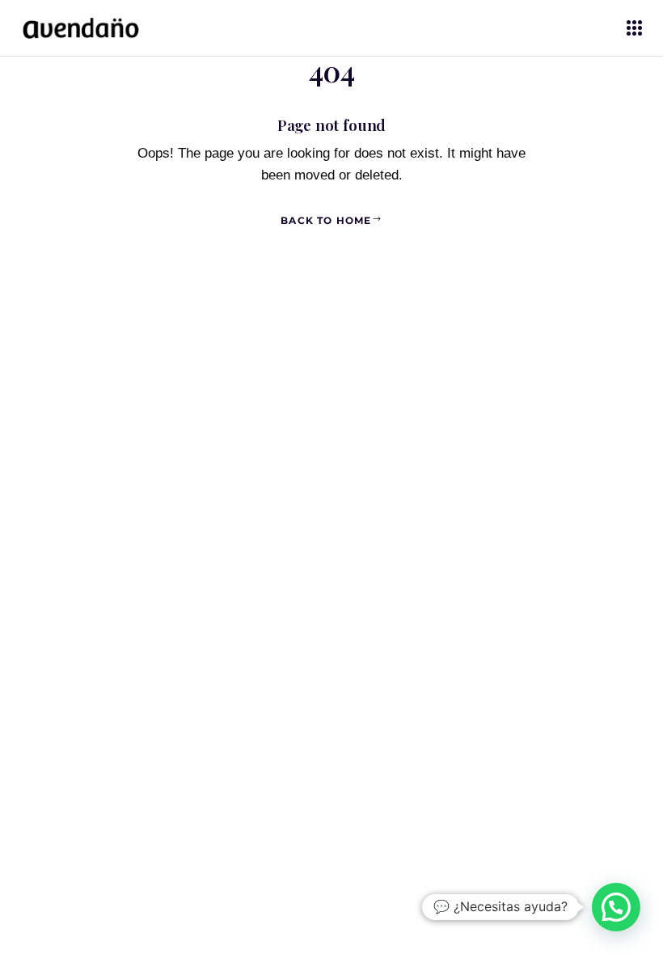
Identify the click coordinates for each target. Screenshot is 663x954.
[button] (616, 907)
